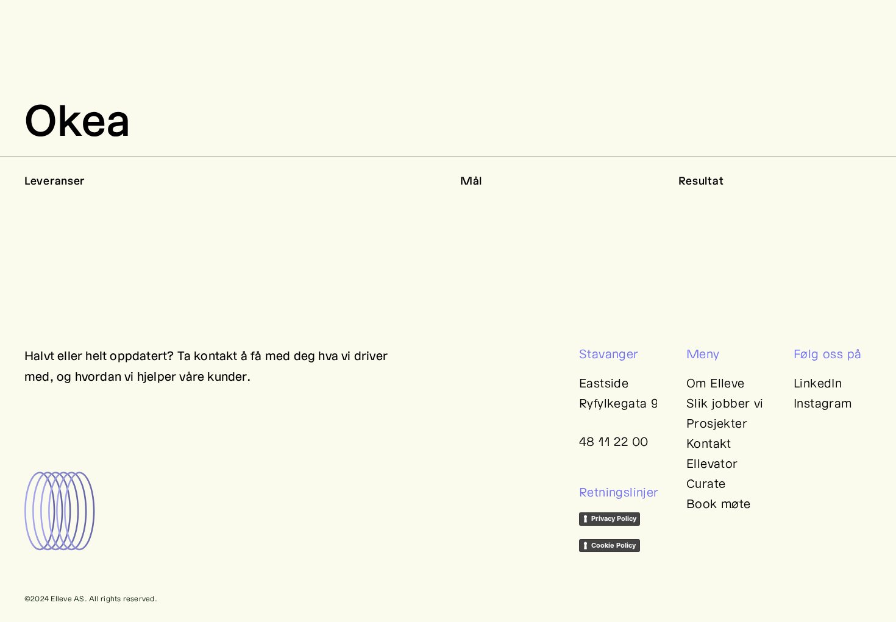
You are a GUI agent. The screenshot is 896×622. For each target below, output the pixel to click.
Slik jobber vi (725, 402)
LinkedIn (818, 382)
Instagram (823, 402)
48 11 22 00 (613, 441)
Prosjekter (716, 422)
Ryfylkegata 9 (618, 402)
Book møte (718, 503)
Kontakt (708, 443)
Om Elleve (715, 382)
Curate (705, 483)
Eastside (603, 382)
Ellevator (712, 463)
